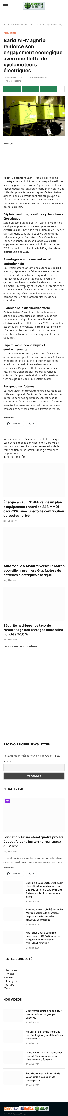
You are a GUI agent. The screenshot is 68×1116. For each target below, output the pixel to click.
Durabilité (10, 33)
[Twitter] (4, 150)
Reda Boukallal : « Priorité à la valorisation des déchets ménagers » (43, 1077)
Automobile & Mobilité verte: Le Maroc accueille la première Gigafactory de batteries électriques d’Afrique (34, 570)
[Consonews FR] (11, 1109)
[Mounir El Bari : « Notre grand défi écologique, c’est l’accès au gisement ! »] (13, 1036)
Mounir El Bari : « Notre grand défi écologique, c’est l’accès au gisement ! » (44, 1035)
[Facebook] (4, 147)
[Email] (4, 165)
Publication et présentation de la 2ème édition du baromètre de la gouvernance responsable (31, 450)
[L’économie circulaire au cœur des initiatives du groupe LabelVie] (13, 1015)
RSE (7, 801)
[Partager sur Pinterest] (48, 89)
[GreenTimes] (41, 1110)
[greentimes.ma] (34, 5)
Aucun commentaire (37, 77)
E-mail (7, 761)
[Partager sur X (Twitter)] (30, 89)
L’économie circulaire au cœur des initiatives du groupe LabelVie (44, 1014)
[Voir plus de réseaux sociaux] (61, 89)
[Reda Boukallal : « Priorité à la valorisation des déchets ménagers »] (13, 1078)
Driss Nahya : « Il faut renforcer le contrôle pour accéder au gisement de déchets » (44, 1056)
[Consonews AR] (26, 1110)
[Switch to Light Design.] (57, 5)
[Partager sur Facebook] (12, 89)
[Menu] (5, 6)
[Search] (63, 6)
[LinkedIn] (4, 154)
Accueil (6, 24)
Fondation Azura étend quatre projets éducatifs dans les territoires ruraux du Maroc (33, 841)
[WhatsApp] (4, 161)
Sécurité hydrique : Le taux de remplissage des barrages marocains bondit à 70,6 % (33, 629)
